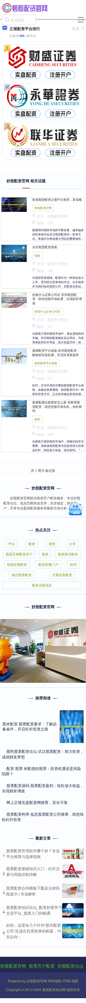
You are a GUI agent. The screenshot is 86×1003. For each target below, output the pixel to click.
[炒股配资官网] (25, 8)
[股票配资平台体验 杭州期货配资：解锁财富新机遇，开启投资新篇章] (14, 355)
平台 (11, 543)
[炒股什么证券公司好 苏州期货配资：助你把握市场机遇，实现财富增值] (14, 299)
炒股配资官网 (43, 208)
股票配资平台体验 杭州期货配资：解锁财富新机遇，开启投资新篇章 (56, 352)
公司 (72, 543)
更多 (76, 28)
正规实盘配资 (62, 574)
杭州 (73, 564)
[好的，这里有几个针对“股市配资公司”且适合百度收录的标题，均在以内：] (73, 931)
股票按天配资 (68, 554)
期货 (37, 419)
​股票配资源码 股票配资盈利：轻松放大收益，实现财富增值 (43, 788)
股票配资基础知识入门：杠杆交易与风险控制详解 (33, 871)
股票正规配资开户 (19, 554)
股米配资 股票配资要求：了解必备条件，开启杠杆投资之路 (29, 726)
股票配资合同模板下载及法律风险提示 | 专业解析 (33, 891)
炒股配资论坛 (70, 966)
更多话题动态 (42, 585)
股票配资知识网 (54, 989)
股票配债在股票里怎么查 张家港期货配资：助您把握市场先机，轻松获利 (57, 406)
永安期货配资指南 (44, 247)
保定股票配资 (21, 574)
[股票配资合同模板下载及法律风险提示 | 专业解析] (73, 891)
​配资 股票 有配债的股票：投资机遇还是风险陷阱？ (41, 771)
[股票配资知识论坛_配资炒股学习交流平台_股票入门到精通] (73, 910)
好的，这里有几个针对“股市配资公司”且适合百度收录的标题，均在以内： (33, 930)
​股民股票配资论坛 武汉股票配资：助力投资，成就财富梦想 (43, 754)
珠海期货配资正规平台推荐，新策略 (57, 199)
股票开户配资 (42, 966)
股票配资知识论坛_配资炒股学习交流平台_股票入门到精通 (34, 910)
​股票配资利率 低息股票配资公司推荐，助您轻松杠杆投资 (43, 816)
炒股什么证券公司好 (47, 311)
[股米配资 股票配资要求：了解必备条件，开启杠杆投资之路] (72, 726)
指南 (37, 255)
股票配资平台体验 (45, 363)
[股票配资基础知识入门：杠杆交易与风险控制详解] (73, 871)
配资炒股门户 (48, 564)
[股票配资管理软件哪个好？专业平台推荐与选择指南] (73, 853)
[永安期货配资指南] (14, 253)
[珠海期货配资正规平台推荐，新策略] (14, 204)
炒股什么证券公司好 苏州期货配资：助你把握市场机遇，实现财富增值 (57, 298)
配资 (31, 543)
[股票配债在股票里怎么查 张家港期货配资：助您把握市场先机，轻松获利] (14, 408)
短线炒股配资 (17, 564)
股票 (45, 554)
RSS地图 (54, 980)
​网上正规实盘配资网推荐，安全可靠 (37, 802)
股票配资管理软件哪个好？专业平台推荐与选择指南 (33, 853)
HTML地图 (70, 980)
